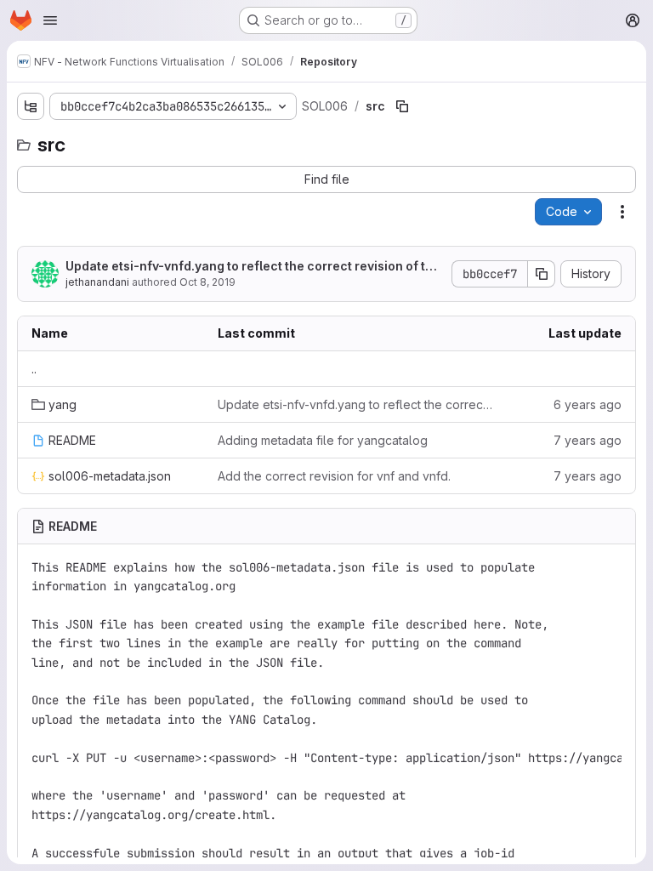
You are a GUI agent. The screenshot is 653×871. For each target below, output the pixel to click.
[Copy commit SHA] (541, 273)
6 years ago (588, 404)
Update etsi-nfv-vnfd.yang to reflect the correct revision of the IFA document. (252, 267)
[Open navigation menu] (50, 20)
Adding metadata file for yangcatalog (323, 440)
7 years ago (588, 440)
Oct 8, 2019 (207, 282)
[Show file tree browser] (30, 106)
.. (34, 368)
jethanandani (97, 282)
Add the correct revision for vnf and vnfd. (334, 476)
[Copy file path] (402, 106)
